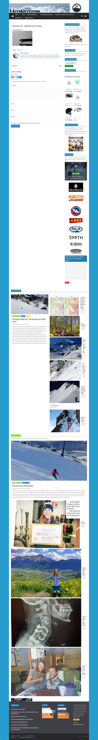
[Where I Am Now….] (45, 524)
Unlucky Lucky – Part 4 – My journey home (84, 571)
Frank (21, 55)
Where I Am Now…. (83, 522)
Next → (61, 66)
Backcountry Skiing (16, 316)
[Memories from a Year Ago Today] (65, 421)
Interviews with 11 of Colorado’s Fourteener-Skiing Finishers (83, 390)
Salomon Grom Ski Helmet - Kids (77, 89)
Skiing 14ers (18, 17)
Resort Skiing (18, 482)
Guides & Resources (32, 14)
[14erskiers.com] (49, 4)
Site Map (64, 710)
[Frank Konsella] (15, 54)
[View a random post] (85, 16)
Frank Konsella (24, 53)
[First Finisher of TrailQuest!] (65, 326)
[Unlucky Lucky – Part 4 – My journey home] (46, 573)
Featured (23, 316)
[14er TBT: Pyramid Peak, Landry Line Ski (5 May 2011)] (65, 370)
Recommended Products (47, 14)
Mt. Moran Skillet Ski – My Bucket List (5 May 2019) (29, 320)
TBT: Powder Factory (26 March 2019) (19, 725)
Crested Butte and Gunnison (26, 57)
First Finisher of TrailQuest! (83, 324)
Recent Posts (19, 49)
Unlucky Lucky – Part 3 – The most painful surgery (84, 621)
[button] (19, 14)
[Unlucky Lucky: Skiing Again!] (49, 461)
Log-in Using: (14, 74)
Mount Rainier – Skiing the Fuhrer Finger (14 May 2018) (84, 346)
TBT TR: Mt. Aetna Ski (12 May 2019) (19, 722)
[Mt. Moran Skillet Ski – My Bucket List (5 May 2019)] (29, 304)
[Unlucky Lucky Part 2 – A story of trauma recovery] (46, 672)
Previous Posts (29, 17)
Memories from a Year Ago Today (83, 419)
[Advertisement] (76, 271)
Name (13, 103)
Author (14, 49)
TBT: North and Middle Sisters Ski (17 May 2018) (22, 719)
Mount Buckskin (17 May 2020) (18, 709)
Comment (14, 85)
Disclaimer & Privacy (62, 712)
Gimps (14, 482)
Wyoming (28, 316)
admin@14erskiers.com (78, 724)
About (16, 14)
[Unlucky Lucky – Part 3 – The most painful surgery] (46, 622)
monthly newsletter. (54, 57)
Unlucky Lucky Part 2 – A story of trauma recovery (84, 670)
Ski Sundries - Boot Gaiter (68, 104)
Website (13, 116)
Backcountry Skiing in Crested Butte (64, 14)
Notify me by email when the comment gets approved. (26, 123)
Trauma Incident (26, 482)
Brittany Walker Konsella (24, 324)
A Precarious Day (54, 405)
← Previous (14, 66)
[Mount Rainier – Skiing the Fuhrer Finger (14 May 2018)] (66, 348)
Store (23, 14)
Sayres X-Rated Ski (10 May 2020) (18, 716)
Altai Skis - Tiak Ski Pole (77, 118)
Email (13, 110)
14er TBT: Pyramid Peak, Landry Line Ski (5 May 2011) (84, 368)
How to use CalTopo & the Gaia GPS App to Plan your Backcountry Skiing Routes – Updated (83, 303)
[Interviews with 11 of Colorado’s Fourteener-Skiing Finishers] (65, 392)
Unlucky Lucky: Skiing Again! (22, 485)
